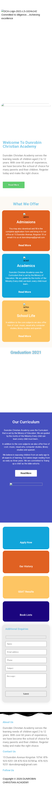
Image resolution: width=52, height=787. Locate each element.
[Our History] (26, 556)
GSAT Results (26, 591)
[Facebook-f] (3, 3)
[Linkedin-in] (26, 3)
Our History (26, 566)
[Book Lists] (26, 607)
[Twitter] (11, 3)
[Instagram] (34, 3)
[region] (26, 61)
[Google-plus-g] (18, 3)
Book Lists (26, 614)
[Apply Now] (26, 533)
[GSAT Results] (26, 582)
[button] (26, 25)
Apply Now (26, 542)
